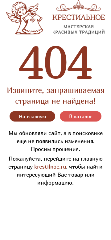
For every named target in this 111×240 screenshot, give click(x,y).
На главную (32, 116)
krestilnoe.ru (50, 166)
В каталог (80, 116)
